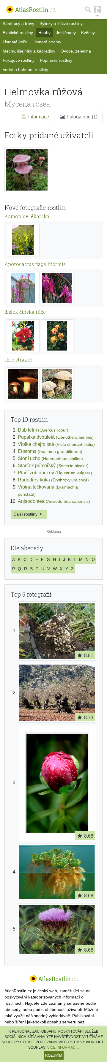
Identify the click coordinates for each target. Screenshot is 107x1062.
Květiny (88, 32)
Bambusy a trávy (18, 23)
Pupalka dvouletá (56, 437)
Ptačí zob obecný (55, 472)
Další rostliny (26, 514)
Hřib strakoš (18, 359)
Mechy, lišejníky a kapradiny (29, 51)
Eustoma (50, 451)
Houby (44, 32)
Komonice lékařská (26, 216)
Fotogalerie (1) (81, 116)
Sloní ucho (50, 458)
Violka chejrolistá (56, 444)
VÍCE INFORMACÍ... (63, 1047)
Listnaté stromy (46, 41)
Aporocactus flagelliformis (35, 264)
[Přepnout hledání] (88, 9)
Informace (38, 116)
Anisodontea (54, 501)
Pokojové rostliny (18, 60)
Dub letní (43, 429)
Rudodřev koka (53, 479)
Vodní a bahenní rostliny (25, 69)
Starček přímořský (53, 465)
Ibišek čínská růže (25, 312)
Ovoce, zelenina (76, 51)
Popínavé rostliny (56, 60)
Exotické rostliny (18, 32)
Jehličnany (66, 32)
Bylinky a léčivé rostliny (61, 23)
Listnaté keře (15, 41)
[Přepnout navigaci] (97, 9)
